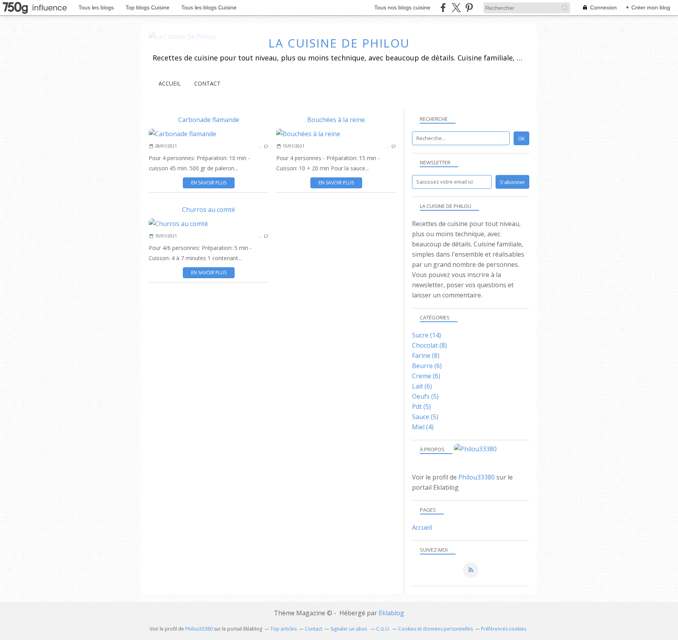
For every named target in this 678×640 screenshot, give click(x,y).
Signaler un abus (349, 628)
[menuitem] (170, 83)
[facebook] (443, 7)
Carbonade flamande (208, 119)
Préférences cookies (503, 628)
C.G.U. (383, 628)
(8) (429, 345)
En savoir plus (208, 182)
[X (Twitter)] (456, 7)
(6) (427, 365)
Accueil (170, 83)
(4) (423, 427)
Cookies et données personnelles (435, 628)
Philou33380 (476, 477)
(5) (425, 396)
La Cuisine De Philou (339, 43)
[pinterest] (469, 7)
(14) (426, 335)
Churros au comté (208, 209)
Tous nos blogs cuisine (402, 7)
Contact (207, 83)
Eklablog (391, 613)
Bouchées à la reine (336, 119)
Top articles (283, 628)
